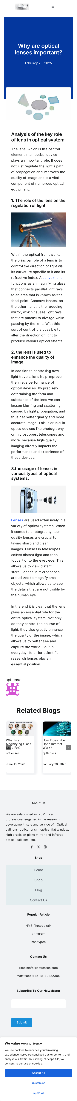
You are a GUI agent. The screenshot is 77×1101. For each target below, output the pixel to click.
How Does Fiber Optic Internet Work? (54, 743)
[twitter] (38, 846)
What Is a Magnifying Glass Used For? (18, 743)
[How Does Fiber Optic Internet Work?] (57, 723)
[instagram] (45, 846)
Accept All (38, 1072)
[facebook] (31, 846)
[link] (38, 933)
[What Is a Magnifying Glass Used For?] (20, 723)
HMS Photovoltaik (39, 925)
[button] (8, 747)
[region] (38, 1069)
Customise (38, 1082)
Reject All (38, 1092)
